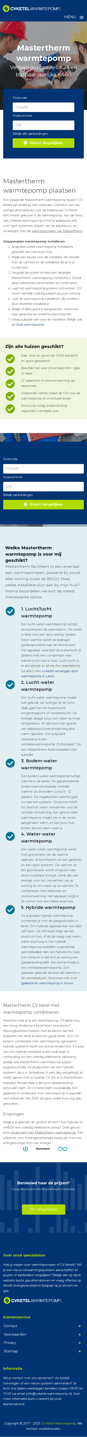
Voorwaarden (15, 1334)
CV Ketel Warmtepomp (58, 1423)
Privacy (10, 1343)
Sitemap (11, 1351)
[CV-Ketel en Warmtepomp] (32, 8)
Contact (10, 1326)
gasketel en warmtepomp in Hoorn (47, 983)
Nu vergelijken (43, 1209)
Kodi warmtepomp (30, 325)
